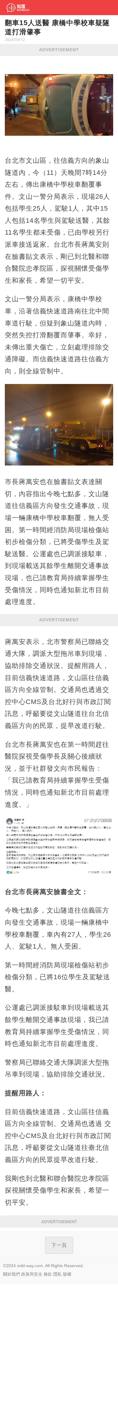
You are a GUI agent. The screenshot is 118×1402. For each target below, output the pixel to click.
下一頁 (59, 1245)
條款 (48, 1274)
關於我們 (11, 1274)
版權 (67, 1274)
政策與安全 (31, 1274)
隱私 (57, 1274)
